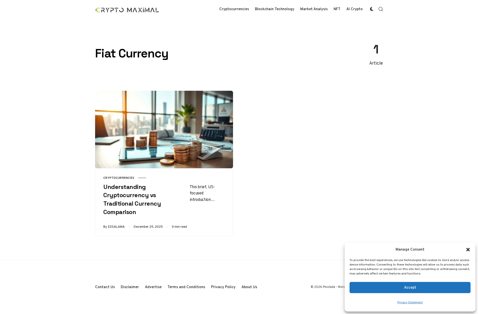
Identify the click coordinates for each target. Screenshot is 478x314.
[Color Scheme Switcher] (372, 9)
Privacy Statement (410, 302)
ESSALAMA (116, 226)
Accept (410, 287)
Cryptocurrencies (118, 178)
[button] (468, 249)
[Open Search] (381, 9)
